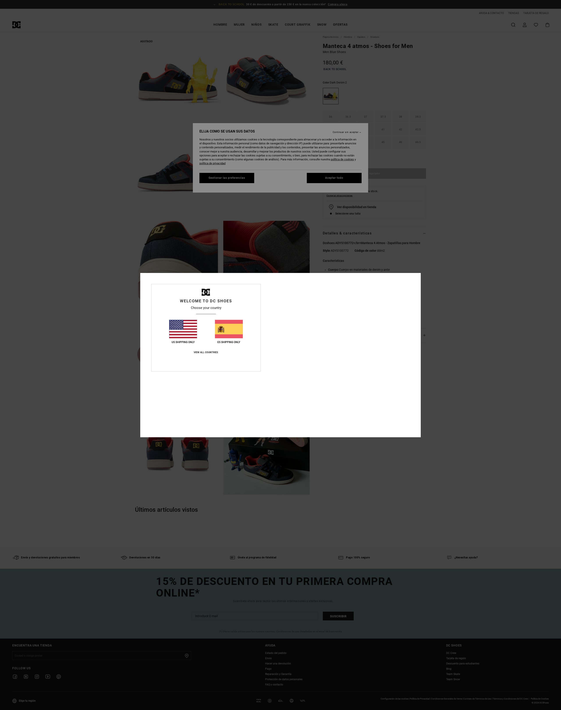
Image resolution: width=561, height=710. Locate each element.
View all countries (206, 352)
